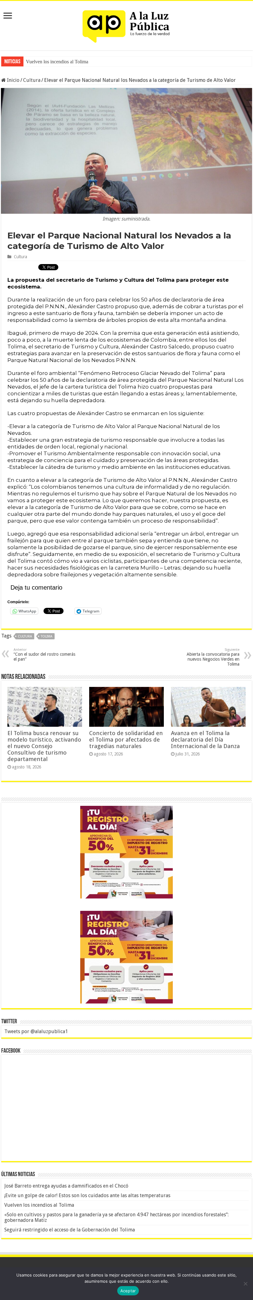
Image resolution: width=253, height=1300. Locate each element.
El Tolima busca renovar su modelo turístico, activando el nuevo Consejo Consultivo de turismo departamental (44, 746)
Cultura (31, 80)
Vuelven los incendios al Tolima (57, 61)
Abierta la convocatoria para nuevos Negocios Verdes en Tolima (213, 657)
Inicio (12, 80)
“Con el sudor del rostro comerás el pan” (44, 655)
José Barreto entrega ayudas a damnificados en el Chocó (66, 1186)
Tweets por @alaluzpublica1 (36, 1031)
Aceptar (128, 1290)
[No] (245, 1284)
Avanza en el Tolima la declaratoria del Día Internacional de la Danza (205, 739)
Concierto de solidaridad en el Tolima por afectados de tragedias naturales (126, 739)
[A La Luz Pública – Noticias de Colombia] (126, 24)
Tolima (46, 636)
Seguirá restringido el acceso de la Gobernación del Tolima (69, 1230)
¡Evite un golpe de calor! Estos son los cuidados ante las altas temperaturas (87, 1195)
